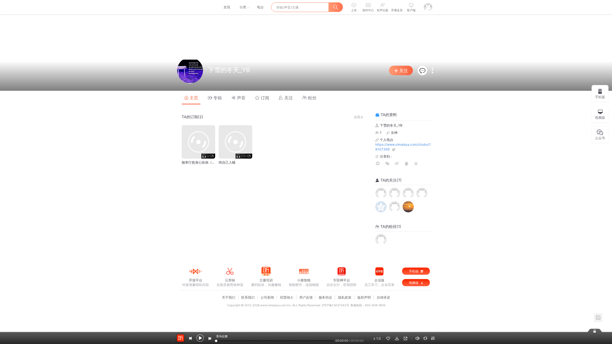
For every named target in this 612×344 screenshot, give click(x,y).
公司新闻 (267, 297)
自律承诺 (383, 297)
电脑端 (414, 283)
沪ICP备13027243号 (335, 305)
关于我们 (228, 297)
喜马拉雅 (195, 7)
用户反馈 (306, 297)
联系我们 (248, 297)
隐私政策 (344, 297)
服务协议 (325, 297)
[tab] (191, 97)
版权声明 (364, 297)
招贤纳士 (286, 297)
